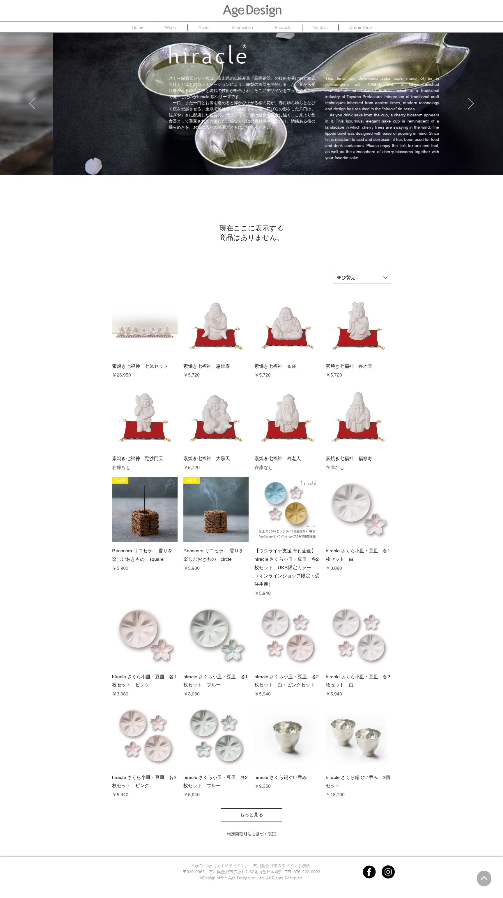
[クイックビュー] (145, 325)
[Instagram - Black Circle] (388, 872)
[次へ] (471, 104)
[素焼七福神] (255, 163)
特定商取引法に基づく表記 (251, 834)
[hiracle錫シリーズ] (249, 163)
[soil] (260, 163)
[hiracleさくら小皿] (243, 163)
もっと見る (251, 814)
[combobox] (362, 277)
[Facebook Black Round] (369, 872)
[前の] (32, 104)
